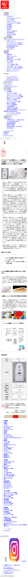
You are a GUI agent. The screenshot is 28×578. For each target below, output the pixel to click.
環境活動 (9, 36)
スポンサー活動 (11, 34)
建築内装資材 (6, 499)
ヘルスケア (10, 62)
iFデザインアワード (12, 78)
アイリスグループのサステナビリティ (14, 39)
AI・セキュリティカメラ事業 (15, 96)
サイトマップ (7, 566)
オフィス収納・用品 (12, 64)
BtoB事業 (9, 91)
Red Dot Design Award (12, 79)
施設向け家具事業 (16, 109)
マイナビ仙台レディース (8, 447)
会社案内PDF (10, 32)
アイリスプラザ (7, 530)
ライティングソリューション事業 (10, 492)
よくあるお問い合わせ (13, 121)
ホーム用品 (10, 61)
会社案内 (5, 430)
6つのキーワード (11, 21)
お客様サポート (7, 116)
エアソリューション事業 (14, 101)
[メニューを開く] (1, 146)
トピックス (10, 49)
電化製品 (9, 54)
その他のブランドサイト (10, 86)
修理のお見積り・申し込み (14, 126)
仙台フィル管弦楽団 (7, 448)
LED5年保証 (10, 128)
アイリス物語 (10, 19)
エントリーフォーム (12, 114)
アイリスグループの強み (14, 113)
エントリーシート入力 (8, 504)
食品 (12, 70)
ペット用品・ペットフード (14, 66)
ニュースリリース (9, 130)
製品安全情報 (10, 124)
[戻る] (1, 10)
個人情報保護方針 (8, 520)
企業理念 (9, 24)
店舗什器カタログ (7, 482)
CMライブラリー (8, 81)
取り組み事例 (10, 47)
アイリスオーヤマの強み (14, 22)
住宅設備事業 (10, 106)
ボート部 (5, 450)
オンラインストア (9, 135)
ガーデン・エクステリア (14, 69)
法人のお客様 (7, 88)
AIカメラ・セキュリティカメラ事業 (11, 493)
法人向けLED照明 (7, 462)
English (5, 134)
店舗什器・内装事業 (12, 108)
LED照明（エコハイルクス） (9, 461)
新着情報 (5, 454)
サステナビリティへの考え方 (15, 42)
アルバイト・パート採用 (8, 514)
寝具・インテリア (12, 56)
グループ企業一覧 (12, 31)
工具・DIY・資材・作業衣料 (15, 67)
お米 (4, 479)
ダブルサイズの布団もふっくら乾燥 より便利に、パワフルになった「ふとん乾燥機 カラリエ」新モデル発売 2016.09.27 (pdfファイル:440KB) (15, 405)
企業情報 (6, 13)
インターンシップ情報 (8, 510)
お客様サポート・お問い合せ (10, 517)
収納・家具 (10, 57)
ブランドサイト (7, 83)
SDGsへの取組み (8, 37)
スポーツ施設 (6, 500)
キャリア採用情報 (7, 513)
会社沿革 (9, 27)
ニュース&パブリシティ (8, 453)
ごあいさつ (10, 16)
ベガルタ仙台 (6, 443)
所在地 (9, 29)
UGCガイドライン (8, 523)
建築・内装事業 (11, 103)
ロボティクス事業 (12, 99)
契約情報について (7, 457)
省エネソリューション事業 (14, 95)
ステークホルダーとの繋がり (15, 44)
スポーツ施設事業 (12, 104)
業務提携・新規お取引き (10, 111)
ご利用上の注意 (7, 518)
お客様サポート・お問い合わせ (15, 119)
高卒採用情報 (6, 511)
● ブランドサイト (5, 536)
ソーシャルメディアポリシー (10, 521)
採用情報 (6, 132)
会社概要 (9, 26)
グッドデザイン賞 (12, 76)
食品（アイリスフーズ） (8, 478)
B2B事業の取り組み (12, 46)
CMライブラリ (6, 488)
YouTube (24, 561)
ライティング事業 (12, 93)
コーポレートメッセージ (14, 18)
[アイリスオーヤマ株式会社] (5, 8)
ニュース (15, 416)
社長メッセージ (11, 41)
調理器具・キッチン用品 (14, 59)
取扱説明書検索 (11, 123)
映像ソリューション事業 (14, 98)
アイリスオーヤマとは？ (8, 429)
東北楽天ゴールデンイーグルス (10, 444)
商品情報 (6, 51)
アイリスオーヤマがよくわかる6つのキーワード (13, 437)
